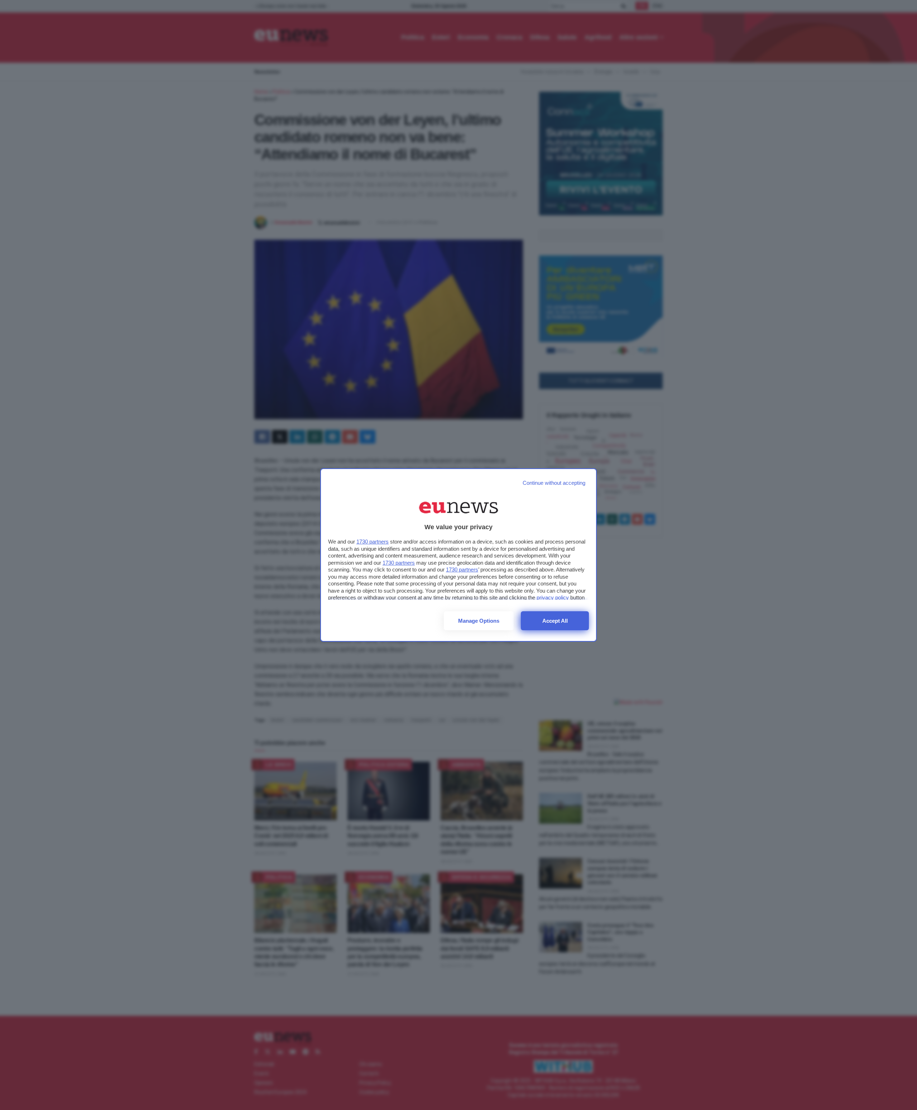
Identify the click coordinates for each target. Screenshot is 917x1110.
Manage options (478, 621)
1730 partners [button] (372, 542)
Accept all (555, 621)
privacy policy (553, 597)
